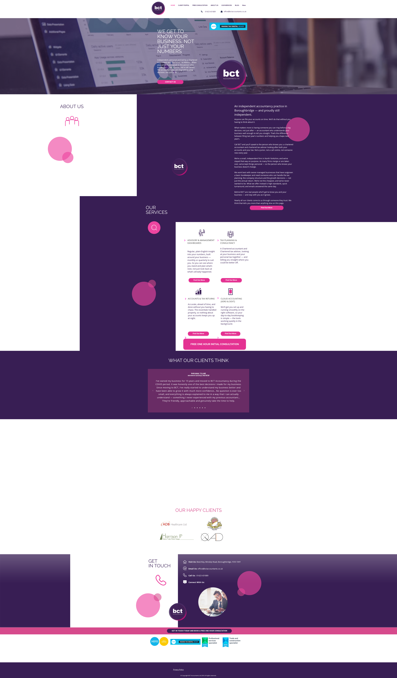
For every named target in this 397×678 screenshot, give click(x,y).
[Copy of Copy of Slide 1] (197, 407)
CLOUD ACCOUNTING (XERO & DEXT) (231, 300)
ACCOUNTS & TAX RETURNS (201, 298)
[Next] (244, 391)
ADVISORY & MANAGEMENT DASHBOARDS (200, 241)
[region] (154, 227)
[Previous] (153, 391)
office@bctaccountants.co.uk (235, 11)
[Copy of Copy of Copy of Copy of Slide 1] (202, 407)
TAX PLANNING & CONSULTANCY (228, 241)
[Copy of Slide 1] (194, 407)
